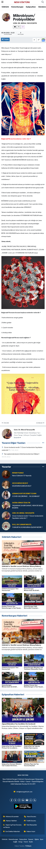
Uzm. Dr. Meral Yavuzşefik (25, 23)
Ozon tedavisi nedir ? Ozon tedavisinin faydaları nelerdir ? (27, 517)
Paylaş (6, 39)
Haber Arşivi (31, 831)
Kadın (31, 842)
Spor (41, 839)
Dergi (20, 842)
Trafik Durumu (31, 821)
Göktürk (5, 7)
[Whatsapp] (31, 800)
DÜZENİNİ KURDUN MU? (21, 486)
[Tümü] (43, 467)
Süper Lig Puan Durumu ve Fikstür (12, 826)
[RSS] (34, 800)
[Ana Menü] (2, 2)
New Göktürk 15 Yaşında (21, 476)
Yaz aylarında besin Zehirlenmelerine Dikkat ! (21, 454)
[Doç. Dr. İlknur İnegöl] (6, 526)
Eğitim (37, 839)
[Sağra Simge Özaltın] (6, 505)
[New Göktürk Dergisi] (22, 2)
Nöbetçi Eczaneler (12, 816)
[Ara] (43, 2)
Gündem (42, 7)
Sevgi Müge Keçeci (20, 483)
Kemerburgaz (17, 7)
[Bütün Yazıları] (43, 443)
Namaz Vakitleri (11, 821)
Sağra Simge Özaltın (21, 503)
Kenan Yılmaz (18, 473)
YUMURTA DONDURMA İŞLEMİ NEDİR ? (27, 527)
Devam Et (17, 437)
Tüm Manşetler (31, 825)
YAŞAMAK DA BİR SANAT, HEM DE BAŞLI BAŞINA (27, 507)
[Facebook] (11, 800)
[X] (19, 27)
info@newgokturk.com (24, 792)
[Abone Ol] (43, 40)
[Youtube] (27, 800)
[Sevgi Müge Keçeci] (6, 485)
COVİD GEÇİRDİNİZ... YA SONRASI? (26, 496)
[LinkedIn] (23, 800)
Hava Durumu (31, 816)
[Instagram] (23, 27)
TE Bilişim (28, 846)
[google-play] (23, 807)
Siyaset (30, 839)
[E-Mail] (15, 27)
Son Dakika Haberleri (12, 831)
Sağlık (15, 842)
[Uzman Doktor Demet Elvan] (6, 495)
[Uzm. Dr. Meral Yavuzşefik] (6, 17)
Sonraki (39, 423)
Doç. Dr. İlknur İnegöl (22, 524)
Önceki (6, 423)
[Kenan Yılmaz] (6, 474)
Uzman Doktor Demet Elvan (24, 493)
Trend (26, 842)
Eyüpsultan (31, 7)
